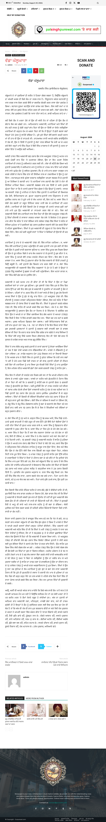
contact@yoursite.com (58, 803)
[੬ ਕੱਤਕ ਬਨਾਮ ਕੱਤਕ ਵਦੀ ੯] (58, 710)
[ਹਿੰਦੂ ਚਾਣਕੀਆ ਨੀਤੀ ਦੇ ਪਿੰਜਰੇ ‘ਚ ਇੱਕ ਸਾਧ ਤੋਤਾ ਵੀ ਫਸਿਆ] (76, 218)
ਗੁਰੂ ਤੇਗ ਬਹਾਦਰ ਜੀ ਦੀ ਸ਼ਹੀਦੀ (92, 239)
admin (10, 65)
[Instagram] (70, 3)
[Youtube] (79, 3)
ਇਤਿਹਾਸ (14, 51)
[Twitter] (74, 3)
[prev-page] (6, 729)
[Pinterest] (35, 70)
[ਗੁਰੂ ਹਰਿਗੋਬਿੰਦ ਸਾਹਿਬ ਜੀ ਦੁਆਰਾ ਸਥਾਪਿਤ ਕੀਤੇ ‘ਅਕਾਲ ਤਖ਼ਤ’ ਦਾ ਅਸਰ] (14, 710)
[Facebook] (66, 3)
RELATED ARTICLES (15, 698)
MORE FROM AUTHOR (35, 698)
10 (74, 154)
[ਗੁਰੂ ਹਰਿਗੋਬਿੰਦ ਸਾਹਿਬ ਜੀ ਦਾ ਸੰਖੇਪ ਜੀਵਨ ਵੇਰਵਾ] (76, 208)
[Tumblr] (63, 808)
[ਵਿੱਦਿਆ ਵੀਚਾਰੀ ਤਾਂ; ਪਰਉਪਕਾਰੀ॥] (76, 232)
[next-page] (11, 729)
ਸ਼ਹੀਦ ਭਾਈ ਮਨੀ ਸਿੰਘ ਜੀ (35, 719)
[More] (57, 646)
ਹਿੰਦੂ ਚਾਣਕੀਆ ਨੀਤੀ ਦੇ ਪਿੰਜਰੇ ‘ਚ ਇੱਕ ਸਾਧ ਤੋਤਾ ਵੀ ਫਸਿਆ (91, 218)
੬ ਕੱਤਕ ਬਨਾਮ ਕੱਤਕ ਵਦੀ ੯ (57, 719)
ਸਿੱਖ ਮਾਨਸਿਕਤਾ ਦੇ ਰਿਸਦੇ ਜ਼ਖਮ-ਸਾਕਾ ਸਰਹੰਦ (18, 663)
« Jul (73, 170)
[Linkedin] (49, 808)
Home (7, 51)
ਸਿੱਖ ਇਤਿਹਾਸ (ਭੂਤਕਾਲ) (18, 55)
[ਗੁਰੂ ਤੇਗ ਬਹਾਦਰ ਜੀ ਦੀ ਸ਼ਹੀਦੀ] (76, 242)
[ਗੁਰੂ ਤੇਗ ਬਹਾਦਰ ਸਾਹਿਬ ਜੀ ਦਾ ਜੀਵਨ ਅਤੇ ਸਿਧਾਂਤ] (76, 187)
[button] (97, 2)
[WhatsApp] (41, 70)
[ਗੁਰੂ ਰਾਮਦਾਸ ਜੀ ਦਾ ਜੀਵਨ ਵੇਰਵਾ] (76, 197)
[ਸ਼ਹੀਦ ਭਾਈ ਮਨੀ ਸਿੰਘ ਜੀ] (36, 710)
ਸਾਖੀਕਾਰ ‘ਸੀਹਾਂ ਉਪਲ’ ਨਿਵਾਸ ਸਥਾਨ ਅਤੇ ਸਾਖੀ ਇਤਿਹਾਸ (54, 663)
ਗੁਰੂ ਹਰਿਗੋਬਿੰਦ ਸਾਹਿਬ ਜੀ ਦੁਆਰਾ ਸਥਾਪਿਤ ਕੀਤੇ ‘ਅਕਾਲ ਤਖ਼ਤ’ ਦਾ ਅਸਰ (14, 721)
